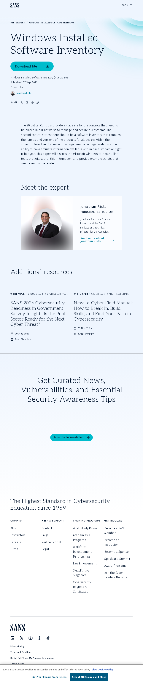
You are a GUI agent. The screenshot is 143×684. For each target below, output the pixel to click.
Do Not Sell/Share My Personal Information (32, 658)
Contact (47, 528)
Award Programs (115, 565)
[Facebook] (39, 638)
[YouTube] (30, 638)
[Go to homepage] (14, 5)
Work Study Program (87, 528)
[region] (71, 674)
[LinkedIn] (12, 638)
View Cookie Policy (102, 669)
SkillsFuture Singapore (81, 573)
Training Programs (87, 520)
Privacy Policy (17, 646)
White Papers (17, 22)
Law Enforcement (84, 563)
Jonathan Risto (23, 93)
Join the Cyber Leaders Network (115, 575)
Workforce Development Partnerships (82, 551)
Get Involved (113, 520)
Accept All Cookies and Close (89, 677)
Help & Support (53, 520)
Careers (15, 542)
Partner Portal (51, 542)
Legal (45, 549)
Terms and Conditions (21, 652)
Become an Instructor (112, 542)
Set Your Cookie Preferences (49, 677)
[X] (21, 638)
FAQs (45, 535)
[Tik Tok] (48, 638)
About (14, 528)
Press (14, 549)
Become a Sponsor (117, 551)
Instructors (18, 535)
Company (16, 520)
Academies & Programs (81, 537)
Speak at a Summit (117, 559)
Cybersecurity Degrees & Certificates (82, 586)
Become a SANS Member (114, 531)
